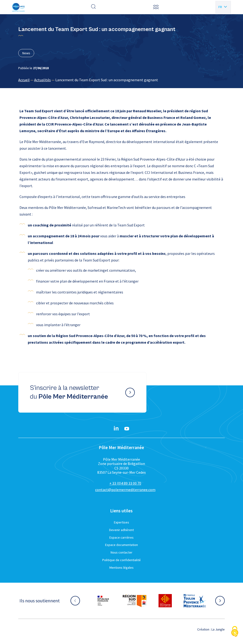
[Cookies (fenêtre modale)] (234, 632)
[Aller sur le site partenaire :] (108, 600)
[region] (121, 80)
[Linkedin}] (116, 429)
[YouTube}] (126, 429)
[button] (156, 7)
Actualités (42, 79)
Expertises (121, 522)
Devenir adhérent (121, 530)
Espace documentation (121, 545)
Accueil (24, 79)
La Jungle (218, 629)
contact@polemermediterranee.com (125, 489)
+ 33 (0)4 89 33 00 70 (125, 483)
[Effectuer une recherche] (93, 7)
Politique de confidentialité (121, 560)
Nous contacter (121, 552)
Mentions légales (121, 567)
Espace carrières (121, 537)
